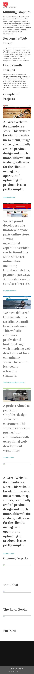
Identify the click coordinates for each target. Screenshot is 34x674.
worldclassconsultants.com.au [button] (14, 382)
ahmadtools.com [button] (9, 198)
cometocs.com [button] (8, 457)
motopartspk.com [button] (9, 291)
